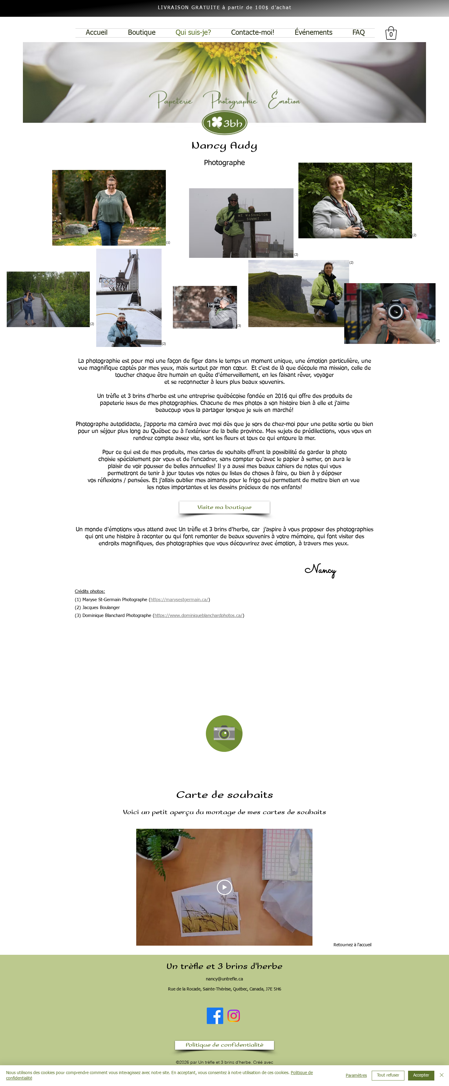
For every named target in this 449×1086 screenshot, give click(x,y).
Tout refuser (388, 1075)
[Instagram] (233, 1016)
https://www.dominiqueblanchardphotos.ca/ (199, 615)
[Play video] (224, 887)
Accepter (421, 1075)
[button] (391, 33)
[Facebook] (215, 1016)
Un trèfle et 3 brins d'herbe (224, 966)
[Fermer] (441, 1075)
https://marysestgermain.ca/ (179, 599)
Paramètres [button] (356, 1075)
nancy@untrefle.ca (224, 979)
